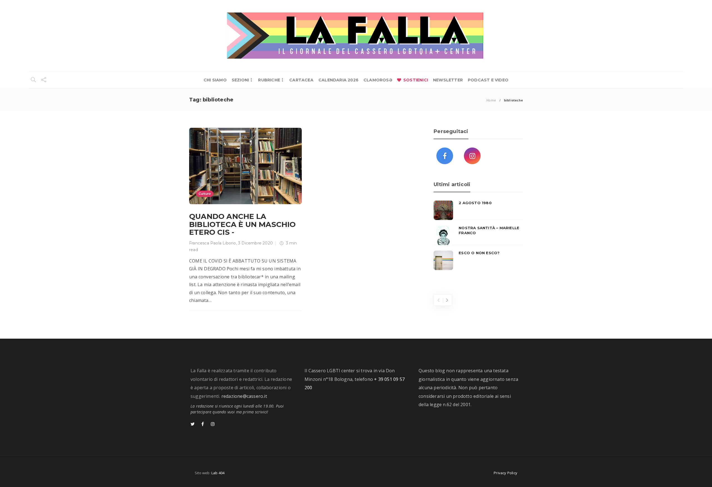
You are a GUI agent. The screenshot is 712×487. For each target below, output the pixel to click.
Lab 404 (217, 472)
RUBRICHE (269, 80)
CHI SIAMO (215, 80)
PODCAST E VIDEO (488, 80)
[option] (478, 235)
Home (491, 100)
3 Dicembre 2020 (255, 243)
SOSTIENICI (415, 80)
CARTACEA (301, 80)
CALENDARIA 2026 (338, 80)
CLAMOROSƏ (378, 80)
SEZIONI (240, 80)
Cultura (205, 194)
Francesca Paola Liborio (212, 243)
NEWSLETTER (448, 80)
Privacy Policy (505, 472)
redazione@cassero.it (244, 396)
